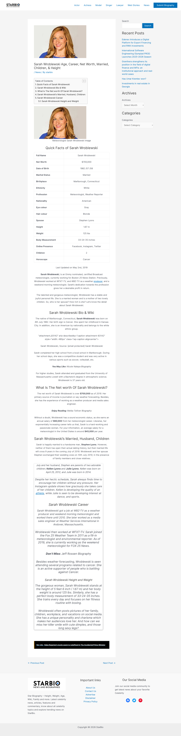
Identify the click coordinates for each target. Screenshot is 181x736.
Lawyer (119, 5)
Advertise (90, 694)
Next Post (109, 663)
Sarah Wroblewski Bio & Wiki (51, 88)
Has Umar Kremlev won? (134, 79)
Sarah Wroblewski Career (50, 98)
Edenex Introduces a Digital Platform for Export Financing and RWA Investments (136, 42)
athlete (40, 493)
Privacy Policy (90, 701)
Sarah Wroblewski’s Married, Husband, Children (61, 94)
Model (98, 5)
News (146, 5)
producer (98, 281)
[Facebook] (128, 700)
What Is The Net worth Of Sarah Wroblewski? (60, 91)
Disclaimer (90, 698)
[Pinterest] (140, 700)
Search (125, 21)
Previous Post (36, 663)
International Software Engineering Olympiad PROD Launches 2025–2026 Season (136, 53)
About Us (90, 687)
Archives (126, 100)
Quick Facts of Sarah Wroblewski (53, 84)
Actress (87, 5)
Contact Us (90, 691)
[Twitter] (134, 700)
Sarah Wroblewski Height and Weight (60, 101)
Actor (77, 5)
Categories (127, 120)
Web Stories (134, 5)
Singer (109, 5)
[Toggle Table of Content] (83, 81)
